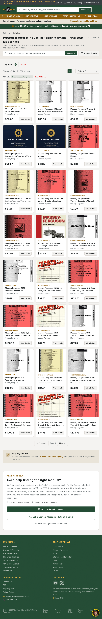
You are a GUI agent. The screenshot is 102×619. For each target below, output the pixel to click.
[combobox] (54, 9)
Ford (55, 553)
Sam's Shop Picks (10, 560)
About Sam (7, 571)
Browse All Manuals (11, 550)
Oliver (55, 571)
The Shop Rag (91, 16)
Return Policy (8, 592)
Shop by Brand (50, 16)
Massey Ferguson (60, 550)
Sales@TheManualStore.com (88, 3)
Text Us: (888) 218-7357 (53, 509)
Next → (62, 443)
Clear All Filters (40, 77)
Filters (12, 64)
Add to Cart (20, 92)
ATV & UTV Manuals (11, 564)
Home (7, 33)
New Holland (58, 564)
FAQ (4, 585)
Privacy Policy (46, 611)
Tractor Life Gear (71, 16)
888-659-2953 (12, 600)
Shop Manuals (31, 16)
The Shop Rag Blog (11, 557)
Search (83, 10)
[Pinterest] (55, 582)
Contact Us (7, 582)
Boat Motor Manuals (11, 567)
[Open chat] (96, 613)
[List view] (74, 71)
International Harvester (62, 557)
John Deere (58, 546)
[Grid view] (70, 71)
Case (55, 560)
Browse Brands (90, 53)
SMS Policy (70, 611)
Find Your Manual (13, 16)
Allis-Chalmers (58, 567)
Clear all (23, 64)
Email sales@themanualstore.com (52, 523)
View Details (25, 119)
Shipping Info (8, 589)
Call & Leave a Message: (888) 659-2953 (53, 517)
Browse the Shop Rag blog (51, 456)
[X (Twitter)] (61, 582)
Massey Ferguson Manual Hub (83, 21)
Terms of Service (58, 611)
